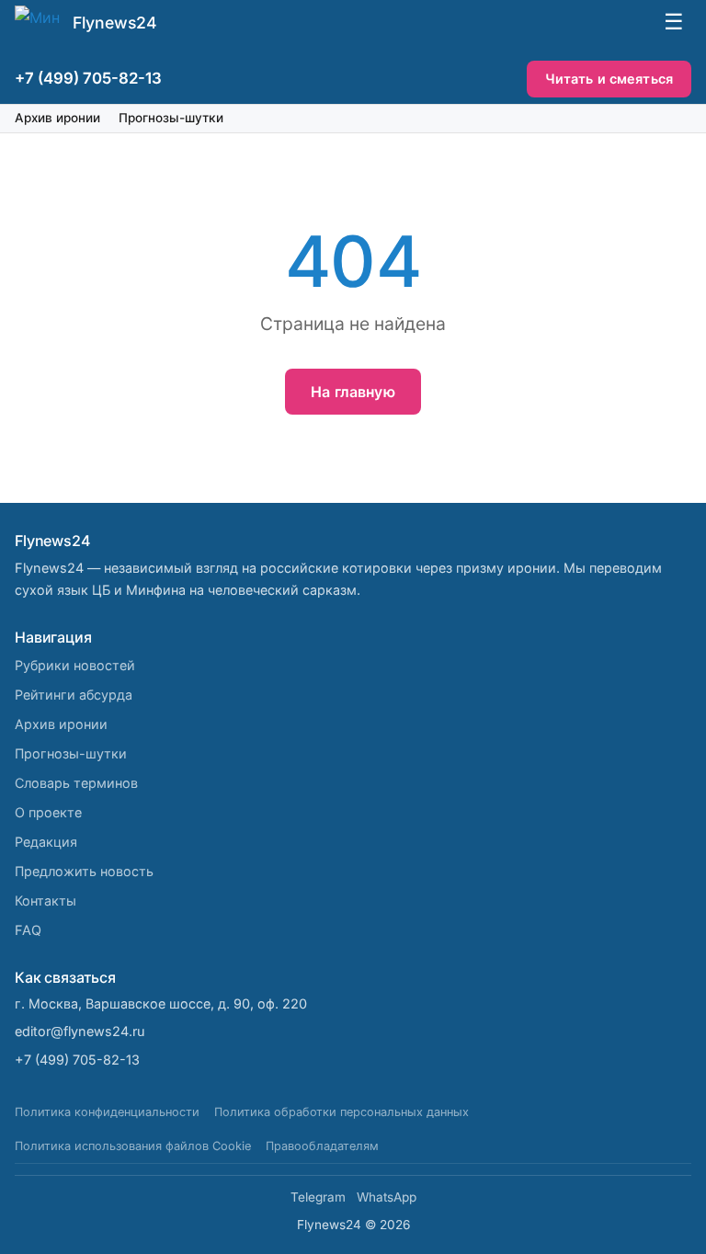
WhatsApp (386, 1197)
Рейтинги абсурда (73, 694)
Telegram (318, 1197)
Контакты (45, 900)
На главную (353, 391)
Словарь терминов (76, 783)
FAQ (28, 930)
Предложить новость (84, 871)
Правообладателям (322, 1146)
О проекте (48, 812)
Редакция (46, 841)
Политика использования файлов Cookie (133, 1146)
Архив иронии (57, 117)
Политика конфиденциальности (107, 1112)
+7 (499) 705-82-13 (88, 78)
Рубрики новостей (75, 665)
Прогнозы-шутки (171, 117)
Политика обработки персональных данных (341, 1112)
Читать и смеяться (609, 78)
